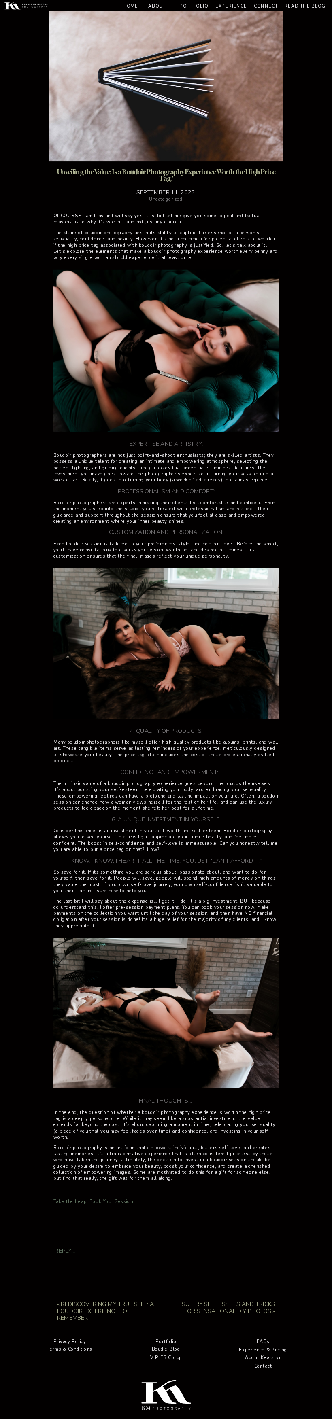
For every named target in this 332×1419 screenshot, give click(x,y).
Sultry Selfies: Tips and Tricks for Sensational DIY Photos (228, 1307)
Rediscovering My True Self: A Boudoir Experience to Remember (105, 1311)
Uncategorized (166, 199)
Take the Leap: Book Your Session (93, 1202)
